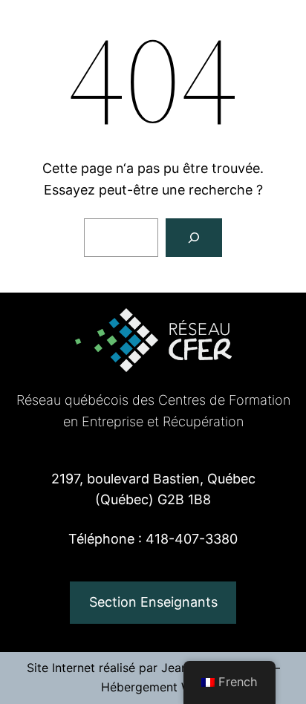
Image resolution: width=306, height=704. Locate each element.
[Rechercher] (194, 237)
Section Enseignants (153, 602)
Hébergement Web (153, 686)
